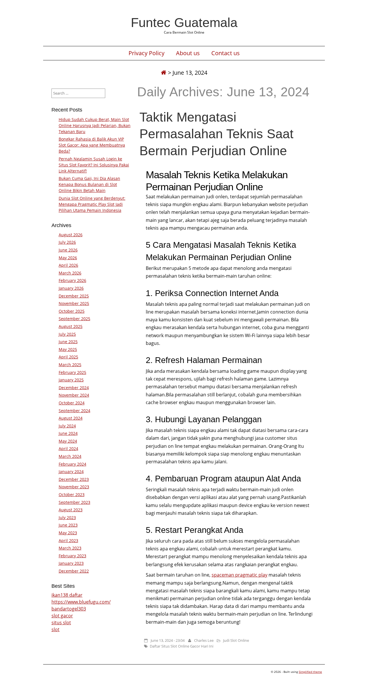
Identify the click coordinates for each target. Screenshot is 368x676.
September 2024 (74, 410)
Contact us (225, 53)
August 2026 (71, 234)
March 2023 (70, 548)
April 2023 (68, 540)
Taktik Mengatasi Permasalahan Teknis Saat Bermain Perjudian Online (216, 134)
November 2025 (74, 303)
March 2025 (70, 364)
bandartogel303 (68, 609)
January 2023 (71, 563)
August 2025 (71, 326)
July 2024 (67, 426)
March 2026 (70, 273)
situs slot (61, 622)
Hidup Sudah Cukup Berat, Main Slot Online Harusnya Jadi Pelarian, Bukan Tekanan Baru (95, 125)
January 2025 (71, 380)
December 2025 (74, 296)
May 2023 (68, 532)
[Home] (163, 72)
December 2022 (74, 571)
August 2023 (71, 509)
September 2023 (74, 502)
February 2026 (72, 280)
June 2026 (68, 250)
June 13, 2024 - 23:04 (168, 640)
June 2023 (68, 525)
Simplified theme (310, 672)
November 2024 (74, 395)
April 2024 (68, 448)
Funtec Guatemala (184, 22)
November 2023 (74, 486)
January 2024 (71, 471)
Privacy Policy (146, 53)
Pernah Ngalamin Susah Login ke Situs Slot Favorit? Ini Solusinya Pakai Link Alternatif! (94, 165)
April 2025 (68, 357)
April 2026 (68, 265)
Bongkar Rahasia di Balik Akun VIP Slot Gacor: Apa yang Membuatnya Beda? (92, 145)
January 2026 (71, 288)
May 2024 (68, 441)
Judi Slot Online (236, 640)
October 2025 (72, 311)
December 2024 (74, 387)
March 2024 (70, 456)
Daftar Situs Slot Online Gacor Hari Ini (181, 646)
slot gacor (62, 615)
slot (55, 629)
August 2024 (71, 418)
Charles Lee (204, 640)
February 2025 (72, 372)
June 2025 (68, 341)
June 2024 (68, 433)
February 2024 (72, 464)
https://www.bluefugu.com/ (81, 602)
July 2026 (67, 242)
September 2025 (74, 318)
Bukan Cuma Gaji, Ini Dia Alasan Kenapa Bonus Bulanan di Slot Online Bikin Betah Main (89, 184)
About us (188, 53)
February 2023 (72, 555)
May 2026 (68, 257)
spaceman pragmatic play (239, 575)
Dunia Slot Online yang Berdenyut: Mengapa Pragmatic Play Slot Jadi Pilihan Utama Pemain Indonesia (92, 204)
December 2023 (74, 479)
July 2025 (67, 334)
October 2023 (72, 494)
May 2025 (68, 349)
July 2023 (67, 517)
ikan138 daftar (67, 595)
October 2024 (72, 403)
